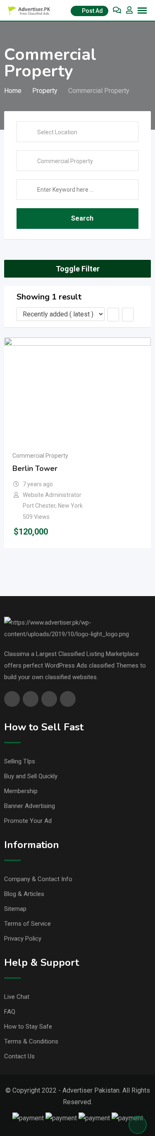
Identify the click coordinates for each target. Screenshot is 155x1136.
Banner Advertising (29, 806)
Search (82, 218)
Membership (21, 791)
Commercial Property (40, 455)
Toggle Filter (78, 268)
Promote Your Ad (28, 821)
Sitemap (15, 909)
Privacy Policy (22, 938)
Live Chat (16, 997)
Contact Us (19, 1056)
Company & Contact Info (38, 879)
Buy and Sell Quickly (30, 776)
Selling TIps (19, 761)
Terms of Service (27, 923)
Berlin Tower (34, 468)
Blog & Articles (24, 894)
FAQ (9, 1011)
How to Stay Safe (28, 1026)
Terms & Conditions (31, 1041)
